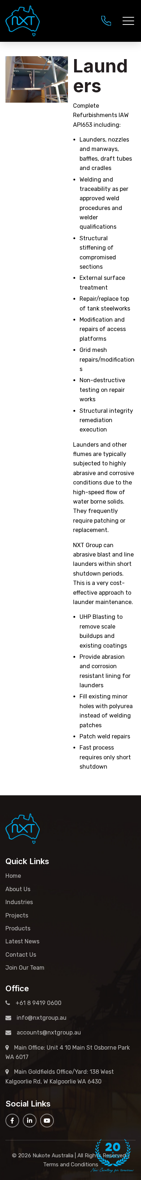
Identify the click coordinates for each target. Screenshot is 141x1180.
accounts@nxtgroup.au (49, 1032)
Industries (19, 902)
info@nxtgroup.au (42, 1017)
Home (13, 875)
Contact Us (20, 954)
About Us (17, 889)
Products (17, 928)
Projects (16, 915)
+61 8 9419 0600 (106, 21)
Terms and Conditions (70, 1164)
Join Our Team (24, 967)
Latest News (22, 941)
